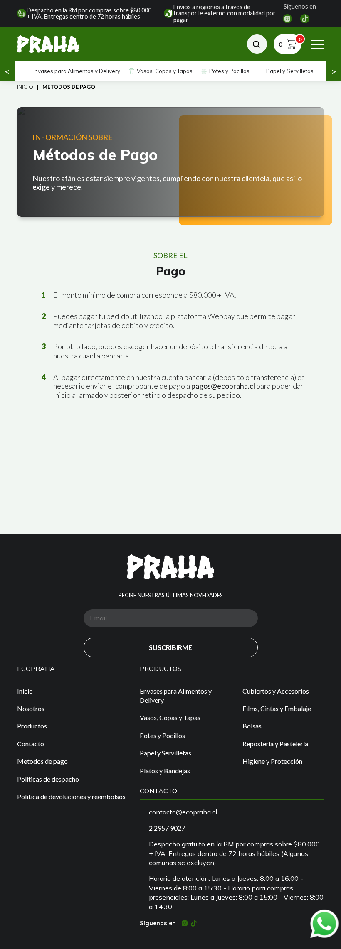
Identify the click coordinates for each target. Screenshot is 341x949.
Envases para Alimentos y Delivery (76, 71)
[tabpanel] (170, 162)
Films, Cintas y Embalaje (276, 708)
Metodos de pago (42, 761)
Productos (32, 726)
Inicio (25, 86)
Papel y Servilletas (290, 71)
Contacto (30, 744)
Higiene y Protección (272, 761)
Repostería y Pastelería (275, 744)
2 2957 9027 (167, 828)
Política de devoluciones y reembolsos (71, 796)
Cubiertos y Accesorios (275, 691)
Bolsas (252, 726)
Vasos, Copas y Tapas (165, 71)
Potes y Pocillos (229, 71)
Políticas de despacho (48, 779)
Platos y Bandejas (165, 771)
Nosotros (30, 708)
